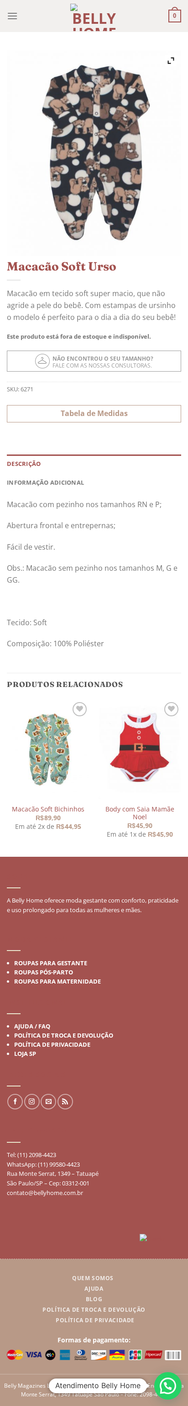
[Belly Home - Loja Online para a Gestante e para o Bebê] (94, 17)
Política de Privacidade (52, 1044)
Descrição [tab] (24, 464)
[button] (168, 1386)
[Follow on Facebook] (15, 1101)
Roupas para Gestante (50, 963)
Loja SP (25, 1053)
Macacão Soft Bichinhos (48, 809)
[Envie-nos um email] (48, 1101)
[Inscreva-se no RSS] (65, 1101)
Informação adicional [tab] (45, 482)
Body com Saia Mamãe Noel (139, 813)
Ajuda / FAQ (32, 1026)
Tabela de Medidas (94, 413)
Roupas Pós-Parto (43, 972)
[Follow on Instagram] (32, 1101)
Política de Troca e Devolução (63, 1035)
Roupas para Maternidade (57, 981)
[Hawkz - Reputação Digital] (160, 1239)
